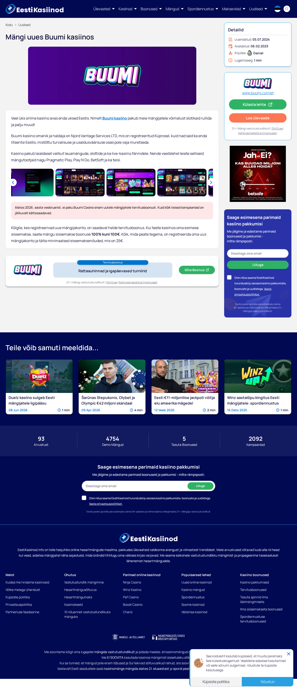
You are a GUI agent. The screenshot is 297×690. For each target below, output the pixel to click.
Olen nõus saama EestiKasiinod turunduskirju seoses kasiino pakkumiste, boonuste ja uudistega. (260, 283)
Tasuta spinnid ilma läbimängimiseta (254, 599)
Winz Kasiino (132, 589)
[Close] (288, 655)
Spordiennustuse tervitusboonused (253, 618)
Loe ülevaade (258, 117)
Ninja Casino (132, 582)
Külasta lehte (254, 104)
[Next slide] (211, 182)
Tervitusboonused (253, 589)
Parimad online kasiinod (142, 575)
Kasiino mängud (193, 589)
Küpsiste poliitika (18, 597)
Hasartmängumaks (78, 597)
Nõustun (268, 682)
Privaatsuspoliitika (19, 604)
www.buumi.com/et (258, 92)
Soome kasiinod (192, 604)
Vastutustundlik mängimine (84, 582)
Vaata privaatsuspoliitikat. (106, 504)
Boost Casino (132, 604)
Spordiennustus (192, 597)
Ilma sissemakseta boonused (261, 609)
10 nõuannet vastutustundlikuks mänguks (87, 614)
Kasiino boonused (254, 575)
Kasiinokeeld (73, 604)
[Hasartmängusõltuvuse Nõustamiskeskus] (168, 637)
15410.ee (111, 282)
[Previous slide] (13, 182)
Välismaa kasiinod (194, 612)
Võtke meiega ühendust (23, 589)
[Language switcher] (277, 8)
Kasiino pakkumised (254, 582)
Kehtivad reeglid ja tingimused (138, 282)
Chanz (127, 612)
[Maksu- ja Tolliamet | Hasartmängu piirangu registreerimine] (128, 637)
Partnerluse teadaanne (22, 612)
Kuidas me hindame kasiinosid (27, 582)
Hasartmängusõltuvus (80, 589)
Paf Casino (131, 597)
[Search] (286, 8)
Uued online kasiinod (196, 582)
